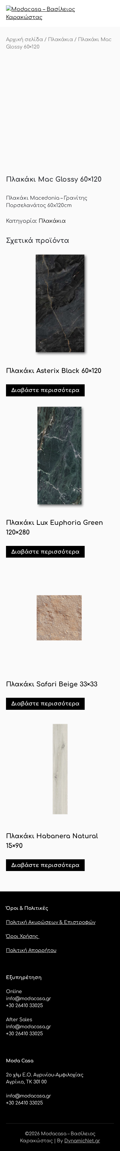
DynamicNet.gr (82, 1140)
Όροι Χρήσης (22, 936)
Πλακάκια (60, 39)
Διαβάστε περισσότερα (45, 390)
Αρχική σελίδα (24, 39)
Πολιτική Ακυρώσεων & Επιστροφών (50, 922)
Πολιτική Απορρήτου (31, 950)
